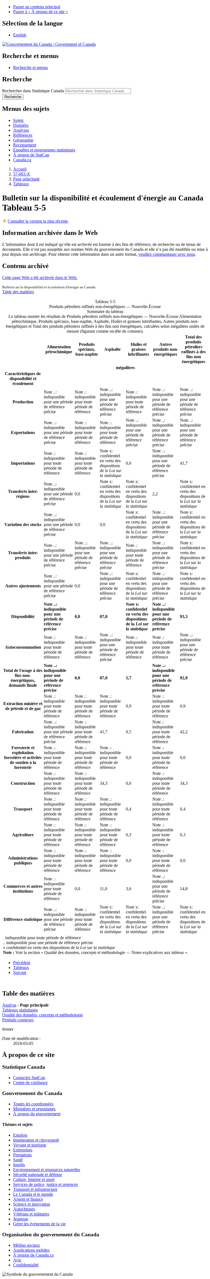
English (19, 35)
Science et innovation (31, 1204)
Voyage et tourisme (29, 1145)
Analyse (9, 1005)
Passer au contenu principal (36, 6)
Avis (17, 1260)
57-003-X (21, 174)
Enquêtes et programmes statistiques (44, 150)
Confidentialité (26, 1265)
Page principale (26, 179)
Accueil (20, 169)
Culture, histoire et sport (33, 1179)
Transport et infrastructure (35, 1189)
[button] (30, 67)
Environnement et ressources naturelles (46, 1169)
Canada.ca (22, 159)
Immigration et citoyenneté (36, 1140)
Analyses (21, 130)
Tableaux (21, 184)
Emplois (20, 1135)
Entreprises (22, 1150)
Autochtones (24, 1209)
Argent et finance (28, 1199)
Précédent (21, 962)
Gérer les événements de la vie (39, 1223)
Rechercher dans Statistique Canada (33, 90)
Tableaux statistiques (20, 1010)
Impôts (19, 1164)
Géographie (23, 140)
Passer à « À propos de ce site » (40, 11)
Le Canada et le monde (33, 1194)
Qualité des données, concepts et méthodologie (42, 1015)
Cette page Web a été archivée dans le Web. (39, 277)
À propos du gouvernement (36, 1113)
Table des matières (18, 291)
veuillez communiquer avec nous (166, 254)
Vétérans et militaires (31, 1214)
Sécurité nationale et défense (37, 1174)
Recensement (24, 145)
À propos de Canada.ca (33, 1255)
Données (20, 125)
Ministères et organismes (34, 1108)
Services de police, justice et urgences (45, 1184)
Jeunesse (20, 1219)
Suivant (19, 972)
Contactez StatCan (29, 1077)
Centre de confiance (30, 1082)
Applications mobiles (31, 1250)
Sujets (18, 120)
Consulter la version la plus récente (38, 221)
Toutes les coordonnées (33, 1104)
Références (22, 135)
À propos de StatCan (31, 155)
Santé (18, 1159)
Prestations (22, 1154)
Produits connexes (18, 1020)
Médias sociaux (26, 1245)
